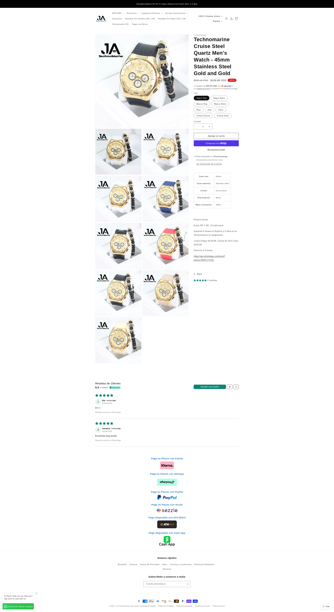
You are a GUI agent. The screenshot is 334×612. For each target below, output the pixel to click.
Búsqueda (122, 564)
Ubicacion (167, 569)
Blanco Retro (220, 104)
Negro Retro (219, 98)
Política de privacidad (184, 606)
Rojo (198, 110)
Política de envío (219, 606)
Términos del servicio (202, 606)
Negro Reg (201, 98)
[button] (118, 13)
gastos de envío (203, 89)
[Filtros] (229, 387)
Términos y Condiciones (181, 564)
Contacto (133, 564)
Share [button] (199, 274)
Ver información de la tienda (209, 164)
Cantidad (197, 121)
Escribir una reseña (210, 387)
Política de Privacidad (149, 564)
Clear (220, 110)
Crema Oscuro (203, 115)
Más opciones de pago (216, 149)
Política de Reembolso (204, 564)
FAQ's (164, 564)
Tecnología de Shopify (148, 606)
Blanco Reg (201, 104)
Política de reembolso (166, 606)
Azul (210, 110)
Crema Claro (223, 115)
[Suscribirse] (187, 584)
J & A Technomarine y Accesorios (127, 606)
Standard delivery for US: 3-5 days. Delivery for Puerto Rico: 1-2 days (167, 4)
